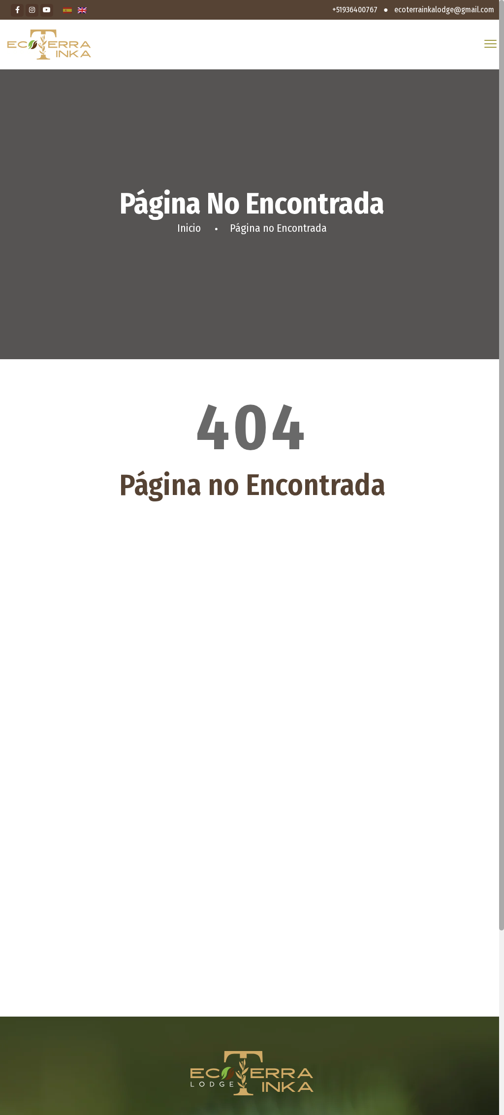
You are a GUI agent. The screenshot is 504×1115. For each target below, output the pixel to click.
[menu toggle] (490, 44)
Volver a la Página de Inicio (252, 538)
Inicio (189, 228)
